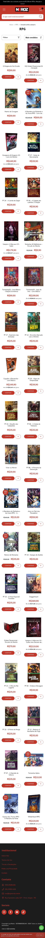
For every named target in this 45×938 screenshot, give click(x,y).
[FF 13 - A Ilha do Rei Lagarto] (18, 698)
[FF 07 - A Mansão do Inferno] (18, 786)
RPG (16, 25)
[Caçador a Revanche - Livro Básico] (18, 393)
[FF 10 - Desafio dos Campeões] (18, 437)
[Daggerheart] (40, 609)
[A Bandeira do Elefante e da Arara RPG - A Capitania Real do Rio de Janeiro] (18, 524)
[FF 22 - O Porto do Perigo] (18, 740)
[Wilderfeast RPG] (40, 829)
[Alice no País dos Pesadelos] (40, 524)
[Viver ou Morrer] (18, 478)
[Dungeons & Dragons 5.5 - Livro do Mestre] (18, 170)
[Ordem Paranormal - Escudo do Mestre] (18, 653)
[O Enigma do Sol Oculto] (18, 77)
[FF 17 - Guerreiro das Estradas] (18, 348)
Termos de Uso (7, 860)
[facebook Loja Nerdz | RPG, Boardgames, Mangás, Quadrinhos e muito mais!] (10, 912)
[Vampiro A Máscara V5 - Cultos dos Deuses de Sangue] (40, 655)
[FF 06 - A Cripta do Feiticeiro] (40, 437)
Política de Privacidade (9, 869)
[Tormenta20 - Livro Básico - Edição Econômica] (18, 302)
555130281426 (10, 885)
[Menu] (4, 9)
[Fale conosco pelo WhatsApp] (41, 927)
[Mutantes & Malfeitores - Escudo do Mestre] (40, 257)
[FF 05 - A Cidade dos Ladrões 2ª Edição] (40, 213)
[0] (40, 10)
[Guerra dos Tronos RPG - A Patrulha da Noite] (18, 829)
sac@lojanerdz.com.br (12, 893)
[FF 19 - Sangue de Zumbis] (40, 566)
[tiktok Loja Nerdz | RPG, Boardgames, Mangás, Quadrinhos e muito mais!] (23, 912)
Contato (4, 873)
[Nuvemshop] (8, 929)
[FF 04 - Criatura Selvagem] (40, 697)
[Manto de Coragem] (18, 122)
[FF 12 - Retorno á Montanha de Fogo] (40, 742)
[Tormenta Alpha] (40, 784)
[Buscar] (40, 16)
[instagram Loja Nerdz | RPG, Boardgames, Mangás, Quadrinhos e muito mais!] (4, 912)
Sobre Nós (5, 856)
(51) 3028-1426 (10, 889)
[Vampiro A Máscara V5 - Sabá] (18, 259)
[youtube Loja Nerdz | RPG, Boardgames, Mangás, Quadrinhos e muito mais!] (17, 912)
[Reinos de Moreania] (18, 566)
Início (11, 25)
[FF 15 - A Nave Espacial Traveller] (18, 609)
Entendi (40, 935)
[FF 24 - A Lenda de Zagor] (18, 211)
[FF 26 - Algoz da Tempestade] (40, 391)
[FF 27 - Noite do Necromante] (40, 168)
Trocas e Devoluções (9, 864)
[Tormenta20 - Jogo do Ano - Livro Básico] (40, 304)
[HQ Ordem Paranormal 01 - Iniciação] (40, 81)
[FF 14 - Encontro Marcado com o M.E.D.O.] (40, 348)
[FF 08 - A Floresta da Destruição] (40, 480)
